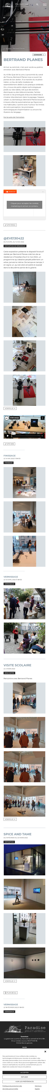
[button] (45, 1051)
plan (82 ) (11, 993)
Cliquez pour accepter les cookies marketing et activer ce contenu (24, 204)
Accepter (24, 1072)
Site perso (11, 225)
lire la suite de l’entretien (14, 117)
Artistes (8, 48)
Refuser (24, 1077)
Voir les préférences (24, 1081)
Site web (10, 444)
